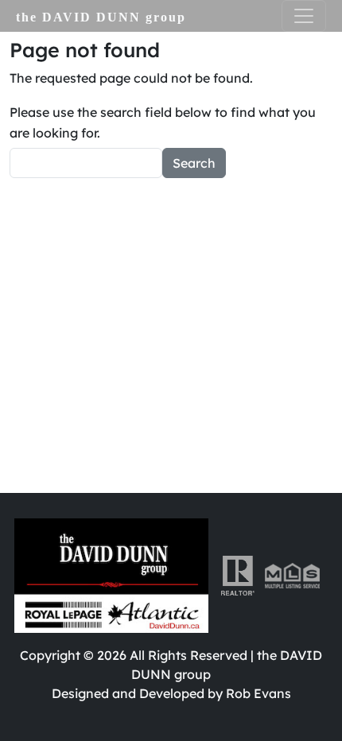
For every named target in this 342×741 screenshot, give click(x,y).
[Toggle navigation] (304, 16)
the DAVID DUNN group (101, 17)
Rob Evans (258, 693)
